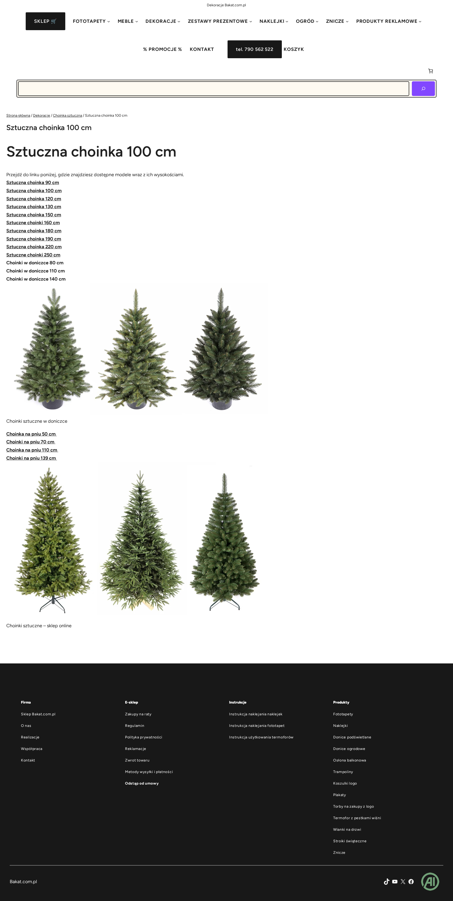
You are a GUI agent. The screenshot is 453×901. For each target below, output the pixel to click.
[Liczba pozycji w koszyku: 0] (430, 71)
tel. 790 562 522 (254, 49)
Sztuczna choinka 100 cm (34, 191)
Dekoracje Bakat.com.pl (226, 5)
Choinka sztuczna (67, 115)
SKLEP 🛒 (45, 21)
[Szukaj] (423, 88)
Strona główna (18, 115)
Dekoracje (41, 115)
